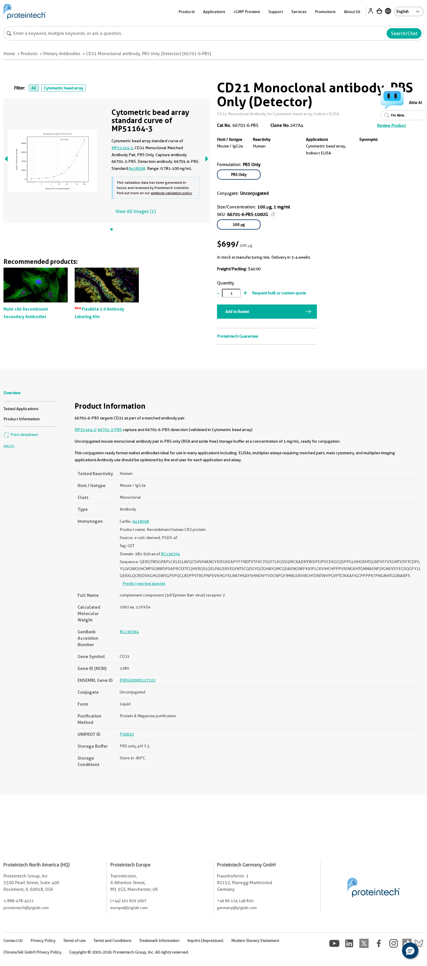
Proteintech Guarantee (237, 336)
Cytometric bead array (63, 88)
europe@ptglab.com (129, 907)
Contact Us (13, 940)
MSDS (8, 446)
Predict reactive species (144, 583)
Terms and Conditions (112, 940)
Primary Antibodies (61, 53)
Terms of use (74, 940)
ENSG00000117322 (137, 680)
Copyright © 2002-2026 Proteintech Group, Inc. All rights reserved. (129, 952)
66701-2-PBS (110, 429)
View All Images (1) (135, 211)
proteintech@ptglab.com (26, 907)
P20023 (127, 734)
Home (9, 53)
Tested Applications (20, 408)
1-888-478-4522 (18, 900)
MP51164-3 (122, 147)
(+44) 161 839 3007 (128, 900)
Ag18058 (137, 168)
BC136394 (170, 554)
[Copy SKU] (273, 214)
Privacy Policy (43, 940)
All (33, 88)
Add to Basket (237, 311)
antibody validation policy (171, 193)
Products (29, 53)
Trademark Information (159, 940)
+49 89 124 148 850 (235, 900)
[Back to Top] (392, 951)
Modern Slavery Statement (255, 940)
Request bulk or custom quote (279, 293)
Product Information (21, 419)
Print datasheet (24, 434)
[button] (410, 950)
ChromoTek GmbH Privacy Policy (32, 952)
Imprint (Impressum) (205, 940)
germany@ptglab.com (237, 907)
